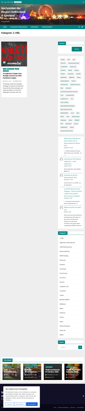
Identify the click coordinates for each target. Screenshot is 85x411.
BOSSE (70, 70)
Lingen (17, 68)
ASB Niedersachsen (66, 247)
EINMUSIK (71, 77)
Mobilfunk (63, 304)
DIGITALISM (63, 77)
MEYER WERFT (64, 113)
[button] (79, 27)
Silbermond (68, 123)
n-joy (72, 113)
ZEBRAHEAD (64, 127)
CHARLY (63, 73)
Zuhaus (72, 127)
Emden (78, 77)
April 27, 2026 (10, 374)
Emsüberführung (65, 81)
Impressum (34, 27)
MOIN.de (66, 207)
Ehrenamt (63, 260)
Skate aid (62, 330)
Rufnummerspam (65, 326)
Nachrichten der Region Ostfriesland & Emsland (13, 12)
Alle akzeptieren (32, 404)
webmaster (17, 81)
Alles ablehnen (20, 404)
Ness (68, 116)
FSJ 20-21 (63, 277)
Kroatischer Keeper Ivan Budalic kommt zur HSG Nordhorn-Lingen (12, 75)
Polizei (70, 120)
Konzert (62, 282)
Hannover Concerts (75, 84)
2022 (68, 59)
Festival (73, 81)
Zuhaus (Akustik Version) (67, 130)
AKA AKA (63, 63)
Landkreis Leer (64, 98)
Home (5, 27)
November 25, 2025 (73, 374)
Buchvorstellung (64, 251)
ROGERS (77, 120)
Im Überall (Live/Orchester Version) (69, 91)
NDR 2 (62, 116)
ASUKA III (63, 70)
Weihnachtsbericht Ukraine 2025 (52, 371)
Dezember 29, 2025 (52, 374)
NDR (78, 113)
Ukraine (76, 123)
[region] (21, 397)
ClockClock (70, 73)
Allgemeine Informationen (67, 242)
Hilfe (62, 88)
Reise (61, 321)
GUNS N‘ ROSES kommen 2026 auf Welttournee (73, 372)
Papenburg (63, 120)
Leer (72, 98)
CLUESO (78, 73)
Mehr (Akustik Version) (66, 109)
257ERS (63, 59)
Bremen (77, 70)
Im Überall (68, 88)
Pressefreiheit (47, 27)
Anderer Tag (73, 66)
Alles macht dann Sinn (73, 63)
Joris (62, 95)
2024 (74, 59)
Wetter (62, 335)
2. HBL (4, 68)
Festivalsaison (64, 84)
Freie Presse (11, 68)
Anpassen (9, 404)
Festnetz (62, 264)
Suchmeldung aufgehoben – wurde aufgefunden (72, 161)
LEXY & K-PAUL (64, 102)
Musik (61, 308)
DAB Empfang (64, 255)
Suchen (62, 43)
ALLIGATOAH (64, 66)
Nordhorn (5, 70)
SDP (62, 123)
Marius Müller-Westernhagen (67, 106)
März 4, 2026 (30, 374)
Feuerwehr (63, 269)
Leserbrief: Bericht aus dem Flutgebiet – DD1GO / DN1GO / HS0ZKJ (73, 191)
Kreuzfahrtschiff (70, 95)
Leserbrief (63, 291)
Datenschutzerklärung (18, 27)
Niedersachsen (75, 116)
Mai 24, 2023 (8, 81)
